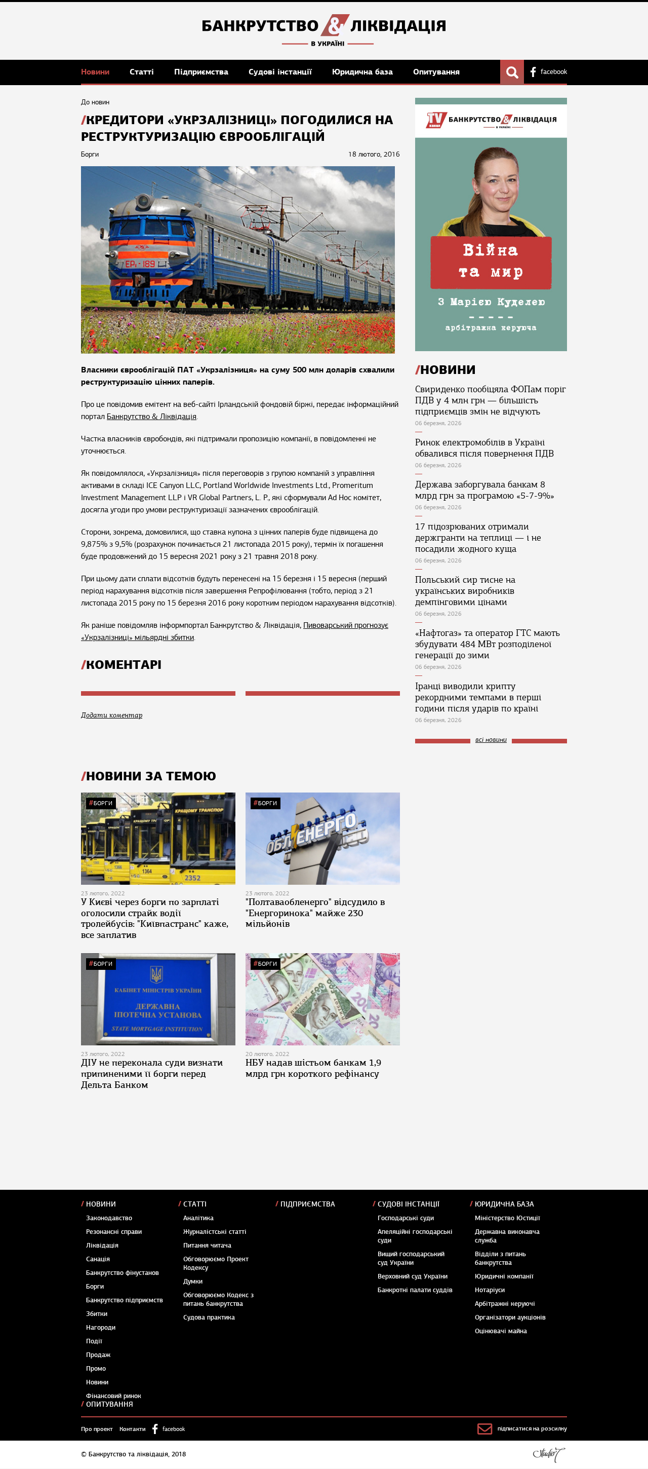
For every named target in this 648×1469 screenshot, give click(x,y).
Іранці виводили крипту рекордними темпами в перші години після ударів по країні (478, 697)
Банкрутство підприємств (124, 1300)
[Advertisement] (491, 819)
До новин (95, 102)
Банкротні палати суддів (415, 1290)
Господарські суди (406, 1218)
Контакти (132, 1429)
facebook (554, 72)
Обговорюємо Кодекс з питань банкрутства (218, 1299)
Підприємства (202, 71)
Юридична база (363, 71)
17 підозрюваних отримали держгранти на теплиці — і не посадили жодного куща (478, 537)
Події (94, 1341)
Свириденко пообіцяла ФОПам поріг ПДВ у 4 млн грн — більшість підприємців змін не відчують (490, 400)
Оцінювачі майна (501, 1331)
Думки (192, 1281)
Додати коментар (111, 715)
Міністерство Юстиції (507, 1218)
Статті (143, 71)
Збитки (96, 1314)
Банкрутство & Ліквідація (151, 416)
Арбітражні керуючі (505, 1304)
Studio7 (549, 1455)
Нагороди (100, 1328)
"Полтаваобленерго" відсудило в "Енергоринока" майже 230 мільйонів (315, 912)
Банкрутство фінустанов (122, 1273)
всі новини (491, 740)
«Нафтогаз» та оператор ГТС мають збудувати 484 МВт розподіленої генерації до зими (487, 644)
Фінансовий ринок (113, 1396)
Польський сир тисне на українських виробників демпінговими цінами (465, 591)
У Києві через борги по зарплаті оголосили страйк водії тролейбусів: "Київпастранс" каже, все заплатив (154, 918)
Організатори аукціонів (510, 1317)
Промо (96, 1369)
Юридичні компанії (504, 1276)
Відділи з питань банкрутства (500, 1258)
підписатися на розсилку (532, 1428)
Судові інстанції (281, 71)
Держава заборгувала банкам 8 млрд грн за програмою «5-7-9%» (484, 490)
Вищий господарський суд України (411, 1258)
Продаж (98, 1355)
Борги (103, 803)
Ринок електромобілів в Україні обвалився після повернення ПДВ (484, 448)
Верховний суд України (413, 1276)
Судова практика (209, 1317)
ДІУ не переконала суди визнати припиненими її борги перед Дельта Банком (152, 1073)
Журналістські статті (215, 1232)
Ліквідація (102, 1245)
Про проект (97, 1429)
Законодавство (109, 1218)
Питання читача (207, 1245)
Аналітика (198, 1218)
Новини (96, 71)
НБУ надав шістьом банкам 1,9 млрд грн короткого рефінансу (313, 1068)
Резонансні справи (114, 1232)
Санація (98, 1259)
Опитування (436, 71)
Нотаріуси (490, 1290)
